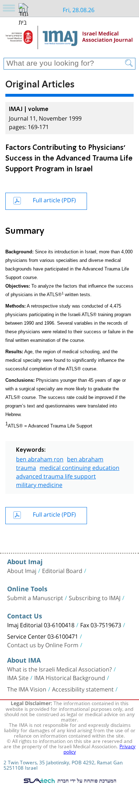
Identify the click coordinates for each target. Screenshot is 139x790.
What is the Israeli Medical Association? (59, 668)
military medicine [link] (39, 484)
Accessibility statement (83, 688)
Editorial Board (62, 570)
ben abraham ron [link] (39, 458)
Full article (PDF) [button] (54, 199)
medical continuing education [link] (79, 467)
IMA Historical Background (69, 677)
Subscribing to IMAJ (94, 597)
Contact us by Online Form (42, 644)
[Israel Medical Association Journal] (69, 40)
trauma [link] (26, 467)
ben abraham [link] (85, 458)
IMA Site (18, 677)
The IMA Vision (26, 688)
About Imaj (21, 570)
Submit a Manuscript (35, 597)
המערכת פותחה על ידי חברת (86, 780)
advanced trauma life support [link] (56, 475)
